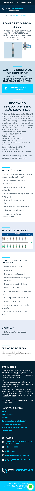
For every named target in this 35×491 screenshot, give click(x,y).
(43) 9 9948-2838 (11, 447)
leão (5, 15)
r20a (10, 15)
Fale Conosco (7, 414)
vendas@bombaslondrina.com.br (17, 455)
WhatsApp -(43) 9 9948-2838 (18, 2)
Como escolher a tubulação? (14, 421)
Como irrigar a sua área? (12, 424)
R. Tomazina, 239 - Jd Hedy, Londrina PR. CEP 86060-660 (18, 442)
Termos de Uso (8, 431)
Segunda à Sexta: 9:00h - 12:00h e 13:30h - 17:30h (17, 460)
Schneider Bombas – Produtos (14, 427)
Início (4, 411)
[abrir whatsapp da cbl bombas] (30, 487)
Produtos (5, 418)
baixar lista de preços (19, 88)
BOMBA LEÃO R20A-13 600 (22, 15)
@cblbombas (10, 451)
